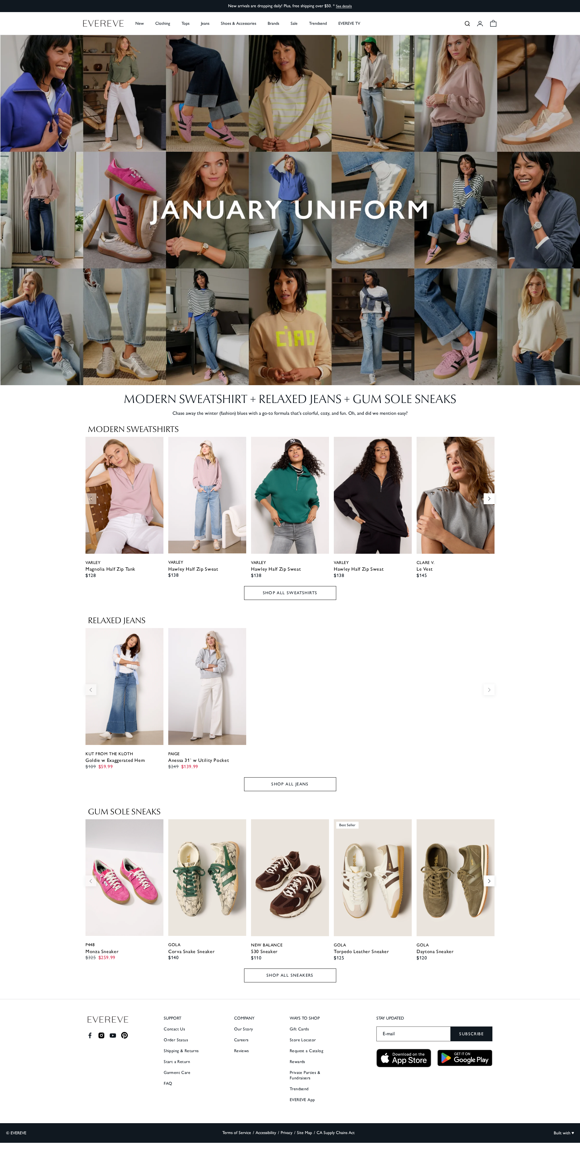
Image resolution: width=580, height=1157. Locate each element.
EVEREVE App (302, 1099)
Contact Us (174, 1029)
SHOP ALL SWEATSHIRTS (290, 592)
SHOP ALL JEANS (290, 784)
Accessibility (266, 1132)
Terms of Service (236, 1132)
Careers (241, 1040)
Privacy (286, 1132)
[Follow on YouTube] (112, 1035)
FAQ (168, 1083)
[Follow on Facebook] (89, 1035)
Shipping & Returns (181, 1050)
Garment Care (177, 1072)
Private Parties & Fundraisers (305, 1075)
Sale (294, 23)
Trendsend (318, 23)
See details (344, 6)
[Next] (489, 498)
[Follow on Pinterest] (124, 1035)
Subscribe (471, 1033)
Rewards (297, 1061)
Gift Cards (299, 1029)
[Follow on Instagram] (101, 1035)
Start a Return (177, 1061)
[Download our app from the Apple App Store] (403, 1058)
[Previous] (90, 498)
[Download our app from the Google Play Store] (464, 1058)
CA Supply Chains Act (336, 1132)
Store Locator (303, 1040)
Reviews (241, 1050)
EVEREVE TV (349, 23)
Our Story (243, 1029)
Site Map (304, 1132)
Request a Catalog (306, 1050)
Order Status (176, 1040)
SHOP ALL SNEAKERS (290, 975)
